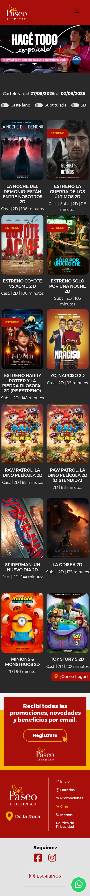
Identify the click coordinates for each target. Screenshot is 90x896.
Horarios (67, 790)
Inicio (64, 781)
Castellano (20, 105)
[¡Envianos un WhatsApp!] (78, 884)
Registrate (45, 735)
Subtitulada (55, 105)
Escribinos (49, 876)
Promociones (71, 798)
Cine (63, 806)
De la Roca (27, 816)
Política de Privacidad (65, 824)
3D (83, 105)
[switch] (5, 105)
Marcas (65, 815)
